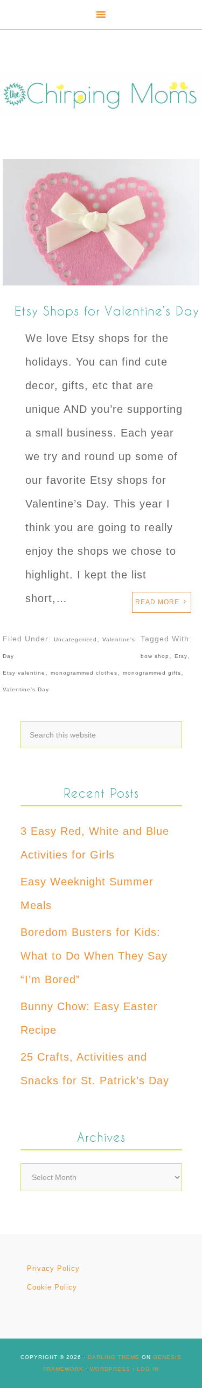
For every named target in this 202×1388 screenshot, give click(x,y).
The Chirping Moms (101, 93)
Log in (148, 1369)
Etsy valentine (24, 673)
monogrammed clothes (84, 673)
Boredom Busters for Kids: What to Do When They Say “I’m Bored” (94, 955)
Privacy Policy (53, 1268)
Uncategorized (75, 639)
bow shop (155, 656)
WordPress (110, 1369)
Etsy (181, 656)
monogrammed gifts (152, 673)
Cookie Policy (52, 1287)
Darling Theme (114, 1357)
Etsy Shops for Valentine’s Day (107, 310)
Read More (157, 602)
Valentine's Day (26, 689)
